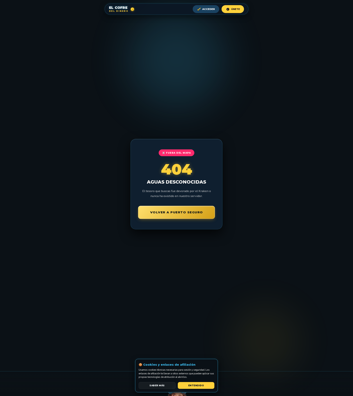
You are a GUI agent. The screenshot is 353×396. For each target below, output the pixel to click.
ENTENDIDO (196, 385)
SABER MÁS (157, 385)
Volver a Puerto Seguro (176, 212)
